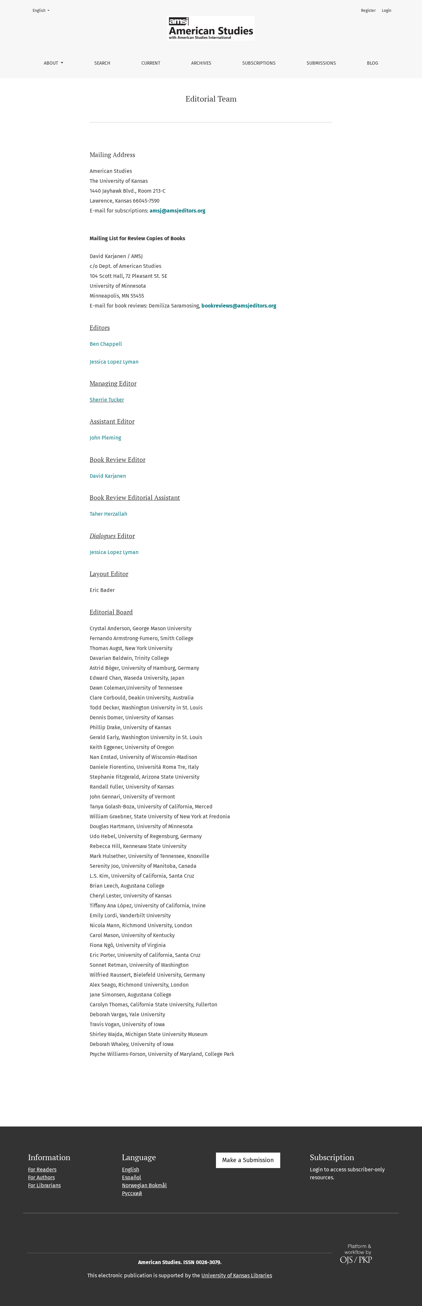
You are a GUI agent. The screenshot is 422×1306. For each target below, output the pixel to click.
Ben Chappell (106, 344)
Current (150, 63)
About (51, 63)
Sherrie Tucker (107, 400)
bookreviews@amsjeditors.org (238, 306)
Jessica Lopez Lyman (114, 362)
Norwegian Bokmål (144, 1185)
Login (386, 10)
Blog (372, 63)
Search (102, 63)
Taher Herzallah (108, 514)
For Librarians (44, 1185)
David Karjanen (108, 476)
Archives (201, 63)
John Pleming (105, 438)
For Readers (42, 1169)
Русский (132, 1193)
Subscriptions (259, 63)
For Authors (41, 1177)
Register (368, 10)
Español (131, 1177)
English (43, 10)
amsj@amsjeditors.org (177, 211)
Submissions (321, 63)
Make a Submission (248, 1160)
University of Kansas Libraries (236, 1275)
